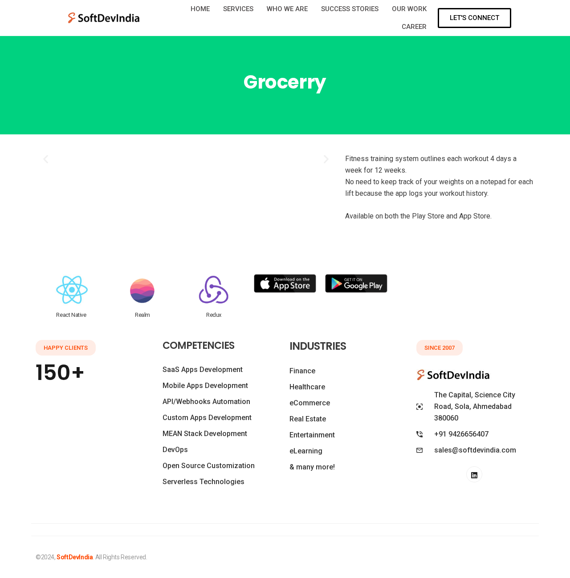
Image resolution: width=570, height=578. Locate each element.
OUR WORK (409, 9)
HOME (200, 9)
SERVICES (238, 9)
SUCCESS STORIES (350, 9)
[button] (45, 159)
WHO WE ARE (287, 9)
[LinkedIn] (474, 474)
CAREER (414, 27)
